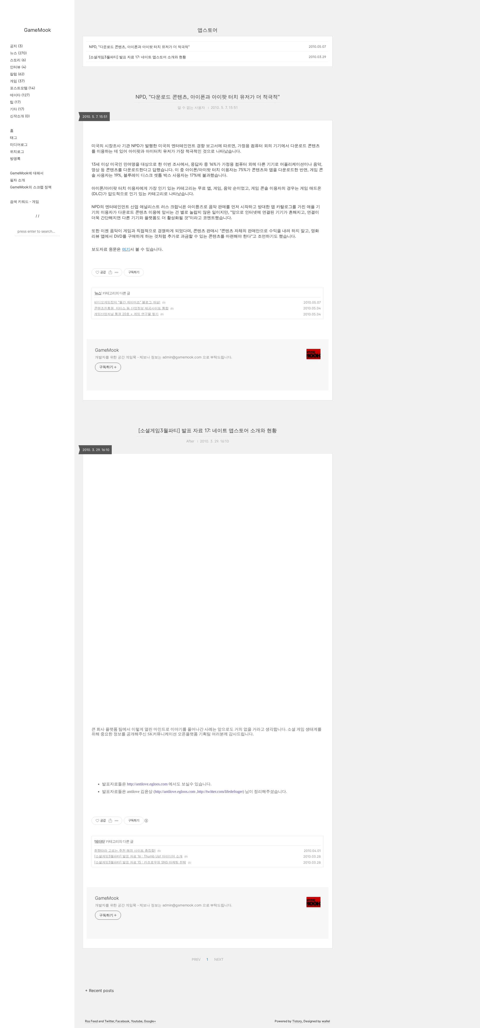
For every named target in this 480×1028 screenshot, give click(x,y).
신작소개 (20, 116)
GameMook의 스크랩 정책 (31, 187)
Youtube (136, 1021)
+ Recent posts (99, 990)
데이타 (20, 95)
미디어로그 (19, 144)
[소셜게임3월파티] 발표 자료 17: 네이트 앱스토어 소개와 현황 (137, 57)
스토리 (18, 60)
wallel (326, 1021)
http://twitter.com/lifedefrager (220, 791)
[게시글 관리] (117, 272)
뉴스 (18, 53)
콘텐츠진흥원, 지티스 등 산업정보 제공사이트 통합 (131, 308)
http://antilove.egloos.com (147, 784)
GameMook (37, 30)
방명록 (15, 158)
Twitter (109, 1021)
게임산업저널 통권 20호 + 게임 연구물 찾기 (126, 314)
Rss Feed (91, 1021)
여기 (126, 249)
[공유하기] (110, 272)
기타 (17, 109)
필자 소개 (17, 180)
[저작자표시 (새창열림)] (146, 821)
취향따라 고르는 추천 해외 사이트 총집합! (125, 850)
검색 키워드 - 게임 (24, 201)
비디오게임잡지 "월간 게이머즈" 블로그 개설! (127, 302)
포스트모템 (22, 88)
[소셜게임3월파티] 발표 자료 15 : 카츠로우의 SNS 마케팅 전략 (140, 862)
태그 (13, 137)
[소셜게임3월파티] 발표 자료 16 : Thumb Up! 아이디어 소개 (138, 856)
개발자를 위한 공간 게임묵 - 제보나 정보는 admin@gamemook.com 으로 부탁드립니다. (163, 357)
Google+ (150, 1021)
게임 (17, 81)
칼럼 (17, 74)
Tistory (297, 1021)
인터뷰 (18, 67)
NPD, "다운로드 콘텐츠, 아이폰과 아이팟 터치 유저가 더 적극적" (139, 47)
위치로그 (17, 151)
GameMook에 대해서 (27, 173)
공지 (16, 46)
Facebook (123, 1021)
